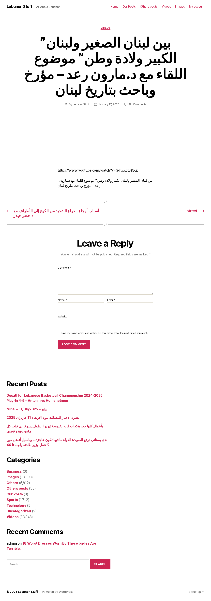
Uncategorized (19, 511)
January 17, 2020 (109, 104)
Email (111, 300)
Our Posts (129, 6)
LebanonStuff (81, 104)
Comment (64, 267)
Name (62, 300)
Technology (16, 505)
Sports (12, 500)
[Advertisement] (48, 144)
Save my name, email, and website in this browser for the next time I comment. (104, 333)
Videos (166, 6)
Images (180, 6)
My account (196, 6)
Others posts (149, 6)
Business (14, 471)
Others (12, 483)
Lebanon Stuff (19, 7)
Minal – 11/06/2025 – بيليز (27, 409)
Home (114, 6)
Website (62, 316)
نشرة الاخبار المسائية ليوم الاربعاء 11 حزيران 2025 (43, 417)
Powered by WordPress (57, 591)
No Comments (137, 104)
